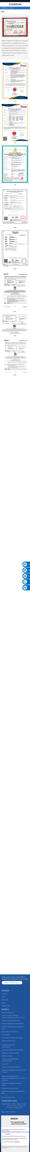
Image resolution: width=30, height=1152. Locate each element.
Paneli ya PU (5, 1064)
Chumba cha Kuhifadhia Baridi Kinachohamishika (10, 1060)
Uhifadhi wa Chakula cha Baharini (11, 1067)
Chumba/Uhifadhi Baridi (8, 1045)
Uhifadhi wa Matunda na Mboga (10, 1053)
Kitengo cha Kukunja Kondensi (10, 1088)
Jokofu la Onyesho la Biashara (10, 1015)
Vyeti (11, 8)
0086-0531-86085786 (10, 1112)
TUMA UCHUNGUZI (10, 982)
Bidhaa (4, 996)
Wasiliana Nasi (6, 1006)
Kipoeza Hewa (6, 1047)
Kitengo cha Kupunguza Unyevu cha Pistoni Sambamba (13, 1079)
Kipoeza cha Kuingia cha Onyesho (11, 1020)
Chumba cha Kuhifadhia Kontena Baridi (12, 1050)
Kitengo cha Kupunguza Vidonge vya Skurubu (12, 1084)
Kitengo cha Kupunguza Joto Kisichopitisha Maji (13, 1092)
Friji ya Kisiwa (6, 1034)
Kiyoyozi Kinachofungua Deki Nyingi (12, 1037)
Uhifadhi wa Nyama (7, 1056)
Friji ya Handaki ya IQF (8, 1012)
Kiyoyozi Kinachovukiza (8, 1097)
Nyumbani (4, 8)
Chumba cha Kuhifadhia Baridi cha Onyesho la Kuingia (14, 1071)
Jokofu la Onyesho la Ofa (8, 1040)
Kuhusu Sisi (5, 1000)
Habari (3, 1003)
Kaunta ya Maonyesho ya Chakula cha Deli (13, 1017)
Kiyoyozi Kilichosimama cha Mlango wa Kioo (12, 1027)
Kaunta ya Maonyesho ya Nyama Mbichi (13, 1023)
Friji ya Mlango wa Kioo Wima (10, 1031)
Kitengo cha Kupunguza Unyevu (10, 1076)
